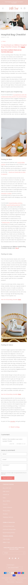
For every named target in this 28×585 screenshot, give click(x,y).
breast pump (6, 222)
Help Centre (6, 491)
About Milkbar (6, 501)
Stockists (5, 514)
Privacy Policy (6, 510)
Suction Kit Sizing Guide (9, 529)
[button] (2, 8)
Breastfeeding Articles (9, 532)
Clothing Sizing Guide (8, 526)
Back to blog (15, 427)
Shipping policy (19, 582)
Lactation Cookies (6, 193)
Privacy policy (20, 579)
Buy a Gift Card (7, 488)
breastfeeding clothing (15, 203)
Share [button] (4, 41)
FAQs (4, 497)
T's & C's (5, 504)
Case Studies (6, 539)
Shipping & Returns (8, 517)
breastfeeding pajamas (13, 205)
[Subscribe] (23, 553)
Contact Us (6, 494)
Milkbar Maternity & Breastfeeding (13, 578)
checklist (12, 421)
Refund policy (12, 579)
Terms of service (10, 582)
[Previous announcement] (2, 2)
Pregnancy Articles (8, 536)
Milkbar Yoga (6, 542)
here (23, 47)
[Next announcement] (25, 2)
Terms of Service (7, 507)
